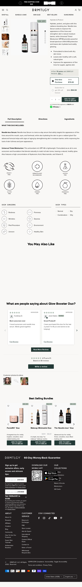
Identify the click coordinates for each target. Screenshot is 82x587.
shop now (50, 3)
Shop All (5, 15)
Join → (60, 74)
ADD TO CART (70, 100)
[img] (15, 312)
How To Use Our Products (10, 536)
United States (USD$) (53, 577)
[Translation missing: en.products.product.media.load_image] (5, 22)
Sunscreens (68, 15)
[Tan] (32, 420)
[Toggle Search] (7, 10)
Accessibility (49, 562)
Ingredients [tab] (69, 119)
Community (8, 532)
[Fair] (32, 414)
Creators (8, 526)
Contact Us (25, 544)
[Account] (76, 10)
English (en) (69, 577)
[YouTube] (55, 518)
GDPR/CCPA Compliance (36, 562)
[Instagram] (44, 518)
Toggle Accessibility (60, 562)
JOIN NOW (20, 480)
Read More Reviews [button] (41, 349)
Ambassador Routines (9, 546)
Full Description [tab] (14, 119)
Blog (6, 529)
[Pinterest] (61, 518)
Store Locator (26, 528)
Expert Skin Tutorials (9, 541)
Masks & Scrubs (59, 483)
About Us (8, 517)
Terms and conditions (35, 565)
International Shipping (26, 535)
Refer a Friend (26, 547)
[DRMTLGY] (41, 10)
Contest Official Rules (27, 540)
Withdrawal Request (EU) (26, 551)
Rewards (8, 520)
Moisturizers (58, 486)
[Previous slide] (20, 3)
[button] (51, 473)
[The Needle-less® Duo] (64, 414)
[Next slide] (77, 330)
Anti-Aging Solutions (57, 479)
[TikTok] (50, 518)
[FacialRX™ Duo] (17, 414)
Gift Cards (57, 489)
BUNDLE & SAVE (20, 15)
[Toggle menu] (3, 10)
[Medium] (32, 417)
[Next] (61, 3)
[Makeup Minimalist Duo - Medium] (41, 414)
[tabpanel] (41, 159)
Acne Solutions (59, 475)
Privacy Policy (47, 565)
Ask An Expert (26, 531)
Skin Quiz (36, 15)
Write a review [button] (41, 366)
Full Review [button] (14, 342)
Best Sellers (52, 15)
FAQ (23, 525)
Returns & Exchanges (25, 521)
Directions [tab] (43, 119)
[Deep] (32, 423)
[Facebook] (39, 518)
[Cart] (79, 10)
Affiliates (8, 523)
